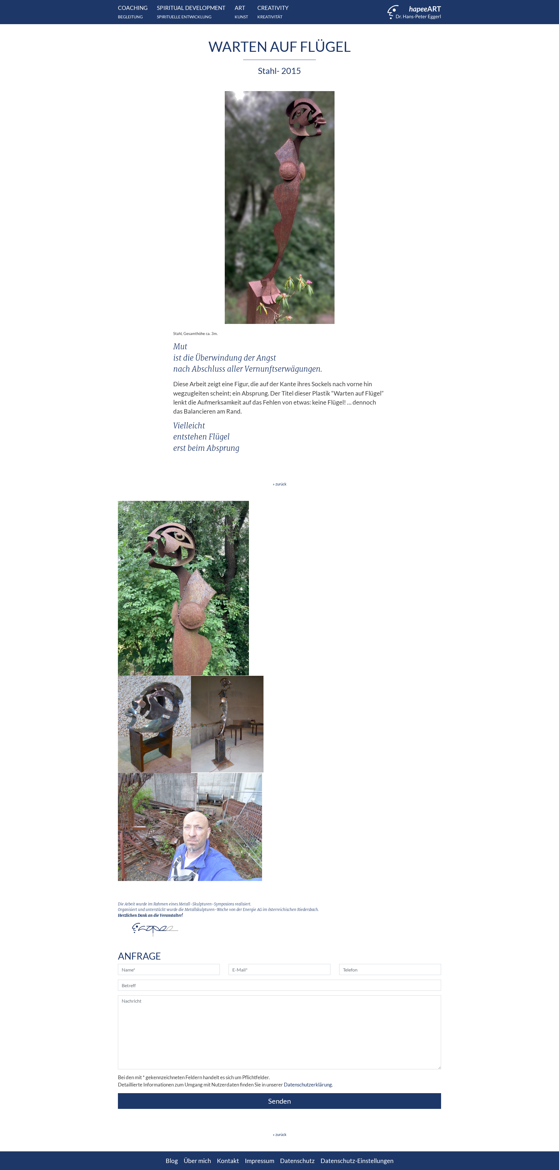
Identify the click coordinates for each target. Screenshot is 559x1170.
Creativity (273, 11)
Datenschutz (297, 1160)
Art (241, 11)
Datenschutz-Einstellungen (357, 1160)
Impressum (259, 1160)
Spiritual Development (191, 11)
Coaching (133, 11)
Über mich (197, 1160)
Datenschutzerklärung (308, 1085)
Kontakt (228, 1160)
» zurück (279, 484)
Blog (172, 1160)
